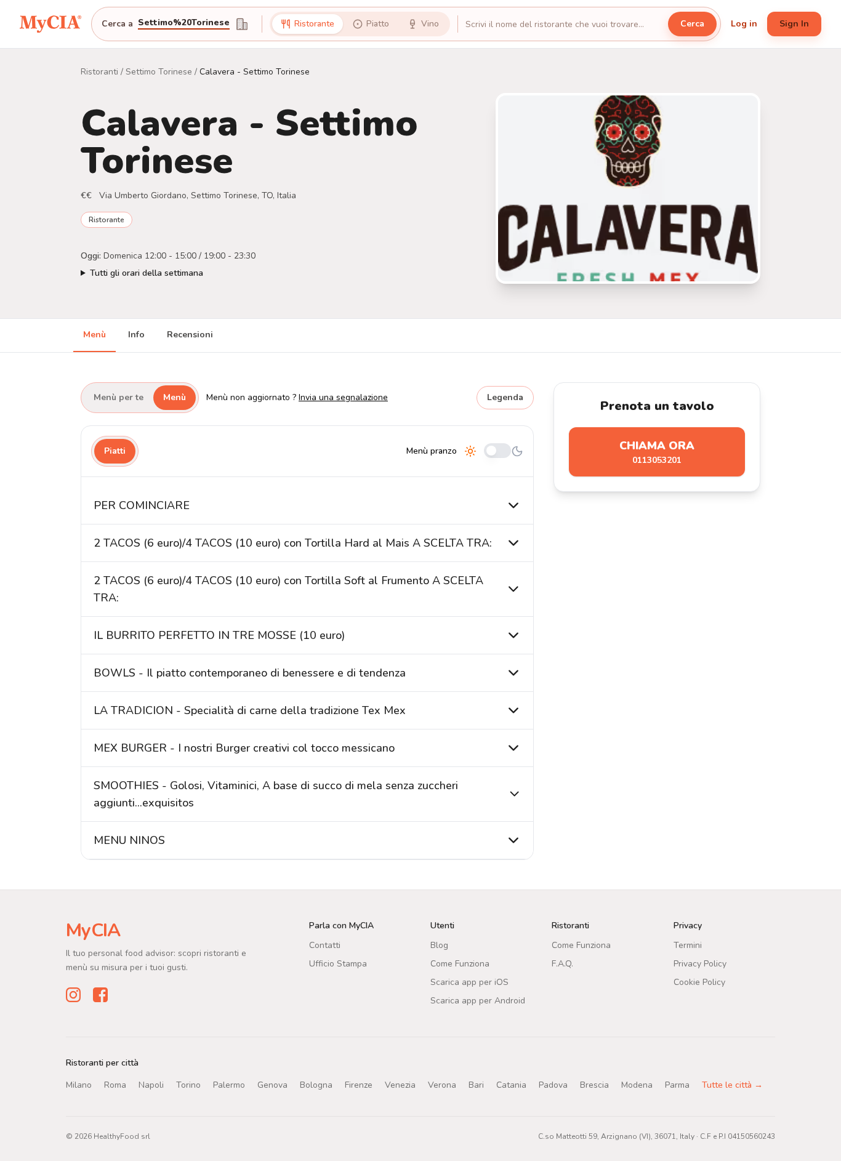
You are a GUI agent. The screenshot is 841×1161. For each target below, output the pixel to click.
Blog (439, 945)
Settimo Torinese (159, 72)
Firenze (358, 1085)
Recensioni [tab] (190, 334)
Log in (744, 24)
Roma (115, 1085)
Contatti (324, 945)
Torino (188, 1085)
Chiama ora (656, 452)
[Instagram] (73, 994)
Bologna (316, 1085)
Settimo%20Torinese (184, 23)
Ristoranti (99, 72)
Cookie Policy (699, 982)
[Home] (50, 24)
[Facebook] (100, 994)
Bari (476, 1085)
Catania (511, 1085)
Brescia (594, 1085)
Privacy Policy (700, 964)
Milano (79, 1085)
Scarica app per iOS (469, 982)
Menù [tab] (94, 334)
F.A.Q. (562, 964)
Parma (677, 1085)
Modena (637, 1085)
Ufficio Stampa (338, 964)
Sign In (794, 24)
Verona (442, 1085)
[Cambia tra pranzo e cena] (497, 451)
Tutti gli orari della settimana (146, 273)
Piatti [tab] (115, 451)
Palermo (229, 1085)
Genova (272, 1085)
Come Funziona (459, 964)
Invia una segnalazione (343, 397)
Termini (688, 945)
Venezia (400, 1085)
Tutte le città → (732, 1085)
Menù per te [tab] (118, 397)
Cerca (692, 24)
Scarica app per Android (477, 1000)
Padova (553, 1085)
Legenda (505, 397)
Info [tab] (136, 334)
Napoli (151, 1085)
